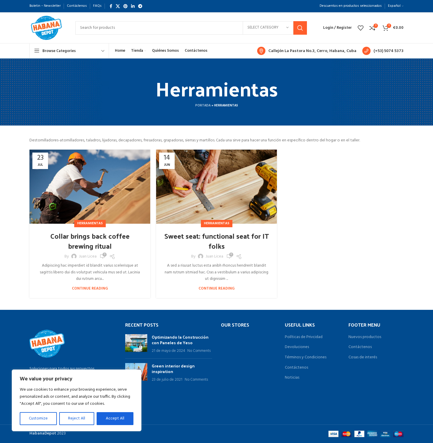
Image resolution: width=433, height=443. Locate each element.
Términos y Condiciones (305, 357)
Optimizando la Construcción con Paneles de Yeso (180, 340)
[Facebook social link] (111, 6)
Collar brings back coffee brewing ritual (90, 240)
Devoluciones (297, 347)
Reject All (76, 418)
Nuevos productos (364, 337)
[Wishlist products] (360, 28)
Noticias (292, 378)
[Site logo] (46, 27)
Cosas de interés (362, 357)
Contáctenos (296, 368)
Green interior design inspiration (173, 368)
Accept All (115, 418)
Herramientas (90, 223)
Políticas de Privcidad (304, 337)
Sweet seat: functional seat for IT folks (216, 240)
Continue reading (90, 288)
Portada (203, 105)
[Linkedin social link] (132, 6)
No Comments (199, 351)
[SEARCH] (300, 28)
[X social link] (118, 6)
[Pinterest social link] (125, 6)
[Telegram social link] (140, 6)
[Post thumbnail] (136, 344)
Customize (38, 418)
